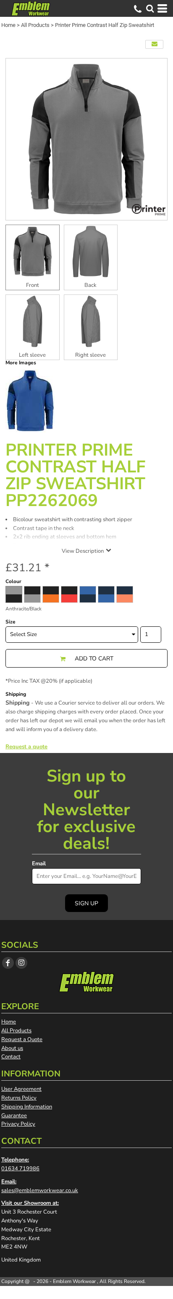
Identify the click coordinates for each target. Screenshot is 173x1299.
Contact (11, 1056)
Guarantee (14, 1115)
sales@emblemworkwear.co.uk (39, 1190)
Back (90, 285)
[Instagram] (21, 963)
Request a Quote (21, 1039)
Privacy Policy (18, 1124)
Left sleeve (32, 355)
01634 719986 (20, 1168)
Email (39, 863)
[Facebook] (8, 963)
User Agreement (21, 1089)
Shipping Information (26, 1107)
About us (12, 1048)
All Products (35, 25)
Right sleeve (90, 355)
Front (32, 285)
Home (8, 25)
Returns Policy (19, 1098)
